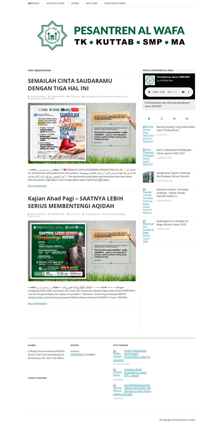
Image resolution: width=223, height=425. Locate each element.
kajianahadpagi (118, 214)
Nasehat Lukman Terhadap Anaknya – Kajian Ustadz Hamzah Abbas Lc (172, 193)
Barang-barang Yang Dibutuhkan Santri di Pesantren (176, 128)
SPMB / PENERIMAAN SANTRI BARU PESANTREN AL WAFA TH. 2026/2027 (132, 356)
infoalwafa (105, 214)
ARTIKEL (75, 3)
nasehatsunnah (121, 96)
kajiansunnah (107, 96)
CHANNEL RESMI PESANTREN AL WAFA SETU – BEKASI (135, 372)
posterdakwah (34, 98)
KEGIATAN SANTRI (55, 3)
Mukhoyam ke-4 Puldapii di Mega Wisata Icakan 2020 (172, 223)
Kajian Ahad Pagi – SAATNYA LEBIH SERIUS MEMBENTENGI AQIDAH (75, 202)
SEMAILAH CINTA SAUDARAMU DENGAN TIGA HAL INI (70, 84)
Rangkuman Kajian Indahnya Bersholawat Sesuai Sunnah (173, 174)
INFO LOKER (92, 3)
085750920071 (78, 354)
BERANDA (35, 3)
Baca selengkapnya (37, 185)
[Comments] (174, 118)
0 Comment (75, 96)
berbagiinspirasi (93, 96)
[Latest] (162, 118)
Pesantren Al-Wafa (186, 419)
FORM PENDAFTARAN (115, 3)
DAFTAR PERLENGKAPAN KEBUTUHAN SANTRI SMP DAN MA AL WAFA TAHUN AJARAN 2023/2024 (132, 390)
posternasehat (48, 98)
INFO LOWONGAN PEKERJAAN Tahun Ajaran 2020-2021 (174, 151)
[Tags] (187, 118)
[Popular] (149, 118)
